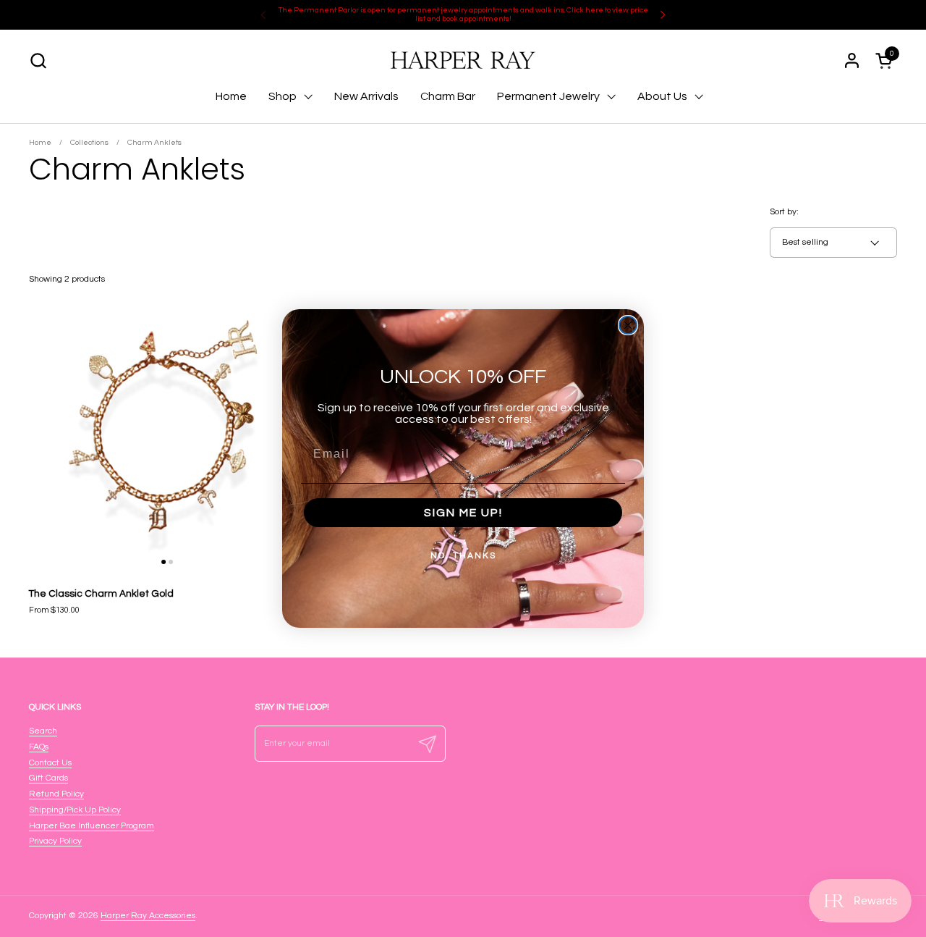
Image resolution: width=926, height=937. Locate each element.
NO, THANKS (463, 555)
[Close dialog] (628, 325)
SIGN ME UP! (463, 512)
